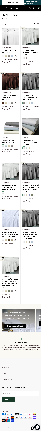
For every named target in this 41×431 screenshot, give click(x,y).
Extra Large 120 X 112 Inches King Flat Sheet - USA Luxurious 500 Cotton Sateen (30, 235)
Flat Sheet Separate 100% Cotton (9, 52)
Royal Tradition (7, 48)
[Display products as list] (38, 24)
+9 (15, 56)
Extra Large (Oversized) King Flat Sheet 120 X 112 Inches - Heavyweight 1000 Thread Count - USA (10, 283)
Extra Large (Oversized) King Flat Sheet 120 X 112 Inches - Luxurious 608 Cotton (30, 188)
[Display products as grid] (35, 24)
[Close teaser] (25, 5)
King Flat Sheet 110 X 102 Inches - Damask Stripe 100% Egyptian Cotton (10, 234)
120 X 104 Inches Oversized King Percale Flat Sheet (30, 142)
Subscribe (8, 399)
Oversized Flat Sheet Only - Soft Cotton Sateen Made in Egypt (9, 187)
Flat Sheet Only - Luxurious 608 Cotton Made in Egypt (29, 97)
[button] (6, 62)
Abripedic (5, 138)
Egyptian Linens (27, 48)
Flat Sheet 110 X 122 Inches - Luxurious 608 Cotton (30, 53)
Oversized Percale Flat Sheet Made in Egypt (10, 141)
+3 (15, 103)
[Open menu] (3, 8)
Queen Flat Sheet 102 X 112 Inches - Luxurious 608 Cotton (10, 97)
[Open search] (30, 8)
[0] (37, 8)
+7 (36, 103)
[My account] (34, 8)
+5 (15, 239)
